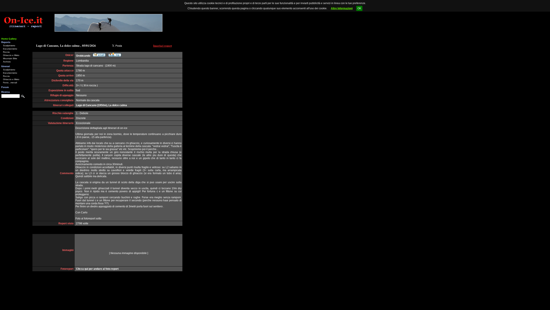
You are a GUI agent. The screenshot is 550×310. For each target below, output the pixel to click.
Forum (5, 87)
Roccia (6, 52)
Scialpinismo (9, 45)
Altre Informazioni (342, 8)
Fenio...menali (10, 82)
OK (359, 8)
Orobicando (83, 55)
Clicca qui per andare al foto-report (97, 268)
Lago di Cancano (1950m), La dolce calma (101, 105)
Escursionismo (10, 49)
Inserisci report (162, 45)
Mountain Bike (10, 58)
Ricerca (5, 92)
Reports (5, 42)
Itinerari (5, 66)
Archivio (7, 61)
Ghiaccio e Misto (11, 55)
